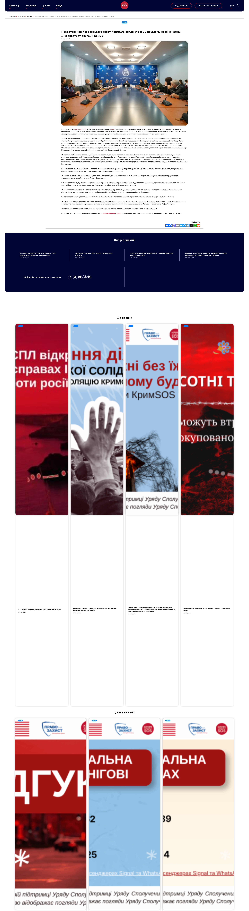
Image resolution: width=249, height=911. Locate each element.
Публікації (14, 5)
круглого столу (80, 129)
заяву (112, 129)
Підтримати (181, 5)
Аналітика (31, 5)
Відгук (59, 5)
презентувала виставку (112, 213)
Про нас (46, 5)
